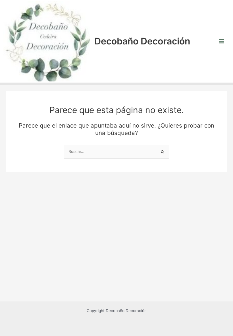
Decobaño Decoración (142, 41)
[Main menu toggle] (221, 41)
